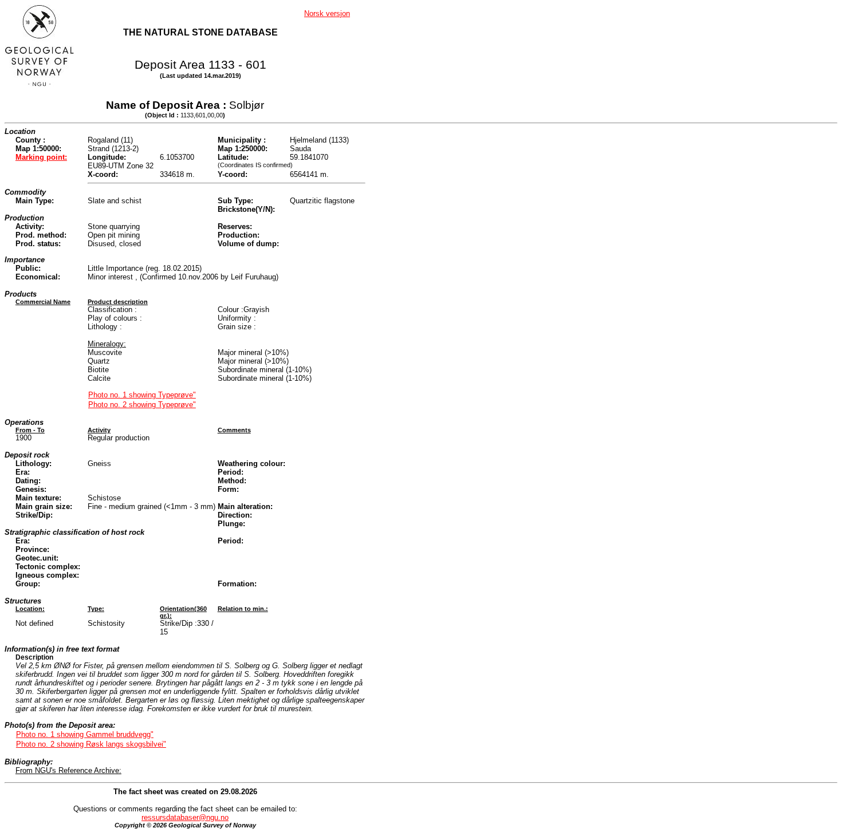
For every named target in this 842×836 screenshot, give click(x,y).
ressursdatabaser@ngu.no (185, 817)
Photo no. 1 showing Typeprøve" (142, 395)
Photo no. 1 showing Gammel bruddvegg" (85, 734)
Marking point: (41, 157)
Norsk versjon (327, 13)
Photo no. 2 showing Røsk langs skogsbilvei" (91, 744)
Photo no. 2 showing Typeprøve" (142, 404)
